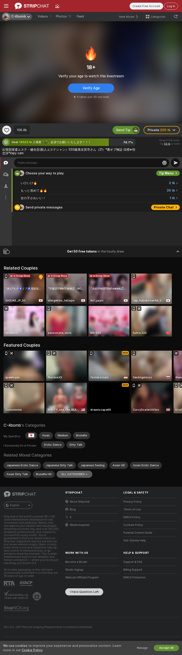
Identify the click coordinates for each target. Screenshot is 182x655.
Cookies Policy (133, 525)
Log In (171, 6)
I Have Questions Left (84, 591)
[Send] (175, 162)
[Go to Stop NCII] (17, 608)
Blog (73, 509)
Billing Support (132, 569)
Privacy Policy (132, 501)
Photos (63, 16)
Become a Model (76, 562)
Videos (44, 16)
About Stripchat (80, 501)
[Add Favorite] (6, 130)
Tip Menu (166, 173)
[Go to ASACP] (26, 583)
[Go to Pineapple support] (37, 596)
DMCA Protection (134, 577)
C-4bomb (12, 425)
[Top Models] (57, 6)
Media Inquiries (79, 525)
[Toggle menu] (6, 6)
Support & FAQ (132, 562)
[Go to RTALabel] (10, 583)
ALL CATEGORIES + (74, 474)
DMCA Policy (131, 517)
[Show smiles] (164, 162)
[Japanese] (31, 435)
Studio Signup (74, 569)
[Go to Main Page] (31, 6)
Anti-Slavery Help (134, 540)
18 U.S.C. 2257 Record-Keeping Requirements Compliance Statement (48, 627)
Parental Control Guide (137, 532)
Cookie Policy (32, 650)
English (14, 505)
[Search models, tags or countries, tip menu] (176, 16)
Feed (80, 16)
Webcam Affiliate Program (82, 577)
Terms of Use (132, 509)
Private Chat (164, 207)
